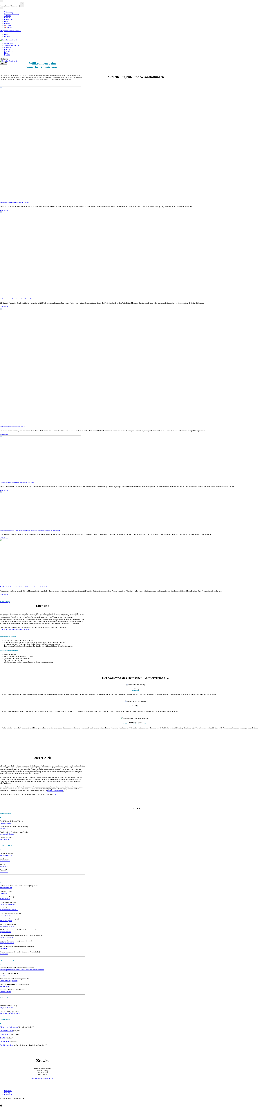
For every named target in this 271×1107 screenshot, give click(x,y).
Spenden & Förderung (11, 45)
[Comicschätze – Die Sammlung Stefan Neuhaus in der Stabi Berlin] (40, 478)
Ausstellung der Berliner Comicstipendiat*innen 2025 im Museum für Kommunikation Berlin (23, 586)
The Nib (3, 1038)
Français (7, 36)
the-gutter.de (4, 828)
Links (6, 53)
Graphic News (5, 1041)
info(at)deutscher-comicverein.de (42, 1078)
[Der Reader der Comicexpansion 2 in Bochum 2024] (40, 422)
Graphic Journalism (6, 1045)
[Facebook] (1, 1106)
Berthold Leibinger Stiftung (9, 981)
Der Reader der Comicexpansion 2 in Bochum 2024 (13, 426)
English (6, 34)
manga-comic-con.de (7, 943)
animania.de (4, 872)
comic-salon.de (5, 899)
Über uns (7, 49)
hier (55, 794)
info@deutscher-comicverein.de (10, 31)
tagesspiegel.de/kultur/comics (9, 1013)
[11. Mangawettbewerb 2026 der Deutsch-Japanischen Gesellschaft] (29, 294)
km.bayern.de (4, 986)
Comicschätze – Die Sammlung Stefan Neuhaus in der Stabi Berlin (17, 482)
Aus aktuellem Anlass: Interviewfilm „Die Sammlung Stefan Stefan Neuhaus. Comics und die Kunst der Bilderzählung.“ (30, 530)
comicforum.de (5, 861)
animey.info (4, 866)
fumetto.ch (3, 893)
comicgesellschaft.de (7, 834)
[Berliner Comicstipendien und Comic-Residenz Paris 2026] (40, 198)
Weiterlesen (4, 210)
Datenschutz (8, 1094)
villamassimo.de (5, 992)
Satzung (7, 1093)
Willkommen (8, 43)
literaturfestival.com (6, 937)
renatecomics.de (5, 823)
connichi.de (4, 954)
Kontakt (7, 55)
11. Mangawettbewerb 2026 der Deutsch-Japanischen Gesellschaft (17, 298)
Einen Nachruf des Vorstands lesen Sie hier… (15, 629)
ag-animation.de (5, 932)
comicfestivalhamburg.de (8, 904)
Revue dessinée (5, 1034)
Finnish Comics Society (55, 791)
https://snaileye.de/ (6, 921)
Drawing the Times (6, 1031)
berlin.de (3, 975)
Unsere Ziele (8, 51)
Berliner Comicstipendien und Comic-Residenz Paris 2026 (14, 202)
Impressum (8, 1091)
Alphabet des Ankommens (9, 1027)
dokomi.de (3, 948)
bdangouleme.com (6, 888)
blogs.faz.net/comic (6, 1008)
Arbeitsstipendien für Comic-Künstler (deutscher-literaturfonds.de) (22, 970)
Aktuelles (7, 47)
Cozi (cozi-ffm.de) (6, 915)
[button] (42, 815)
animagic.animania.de (7, 926)
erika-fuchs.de (4, 839)
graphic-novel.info (6, 855)
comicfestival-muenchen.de (9, 910)
